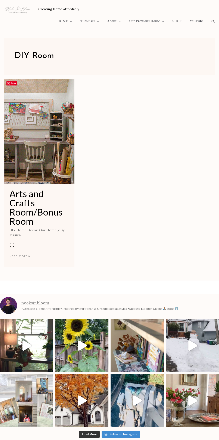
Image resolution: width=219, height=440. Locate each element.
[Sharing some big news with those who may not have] (26, 400)
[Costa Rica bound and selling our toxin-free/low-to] (26, 345)
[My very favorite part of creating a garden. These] (82, 345)
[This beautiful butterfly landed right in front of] (137, 400)
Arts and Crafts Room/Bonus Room (36, 207)
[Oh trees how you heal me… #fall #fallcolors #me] (82, 400)
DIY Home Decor (23, 230)
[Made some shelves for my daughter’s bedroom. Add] (137, 345)
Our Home (47, 230)
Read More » (19, 255)
